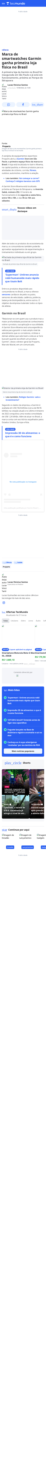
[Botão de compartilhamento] (8, 104)
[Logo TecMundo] (16, 3)
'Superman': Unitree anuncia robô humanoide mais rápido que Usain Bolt (22, 278)
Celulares (14, 621)
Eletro (23, 621)
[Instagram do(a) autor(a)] (4, 603)
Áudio (38, 621)
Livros (30, 621)
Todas (5, 621)
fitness (33, 170)
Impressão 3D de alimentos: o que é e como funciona (22, 434)
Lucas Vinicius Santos (18, 85)
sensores (6, 294)
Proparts (6, 146)
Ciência (5, 50)
